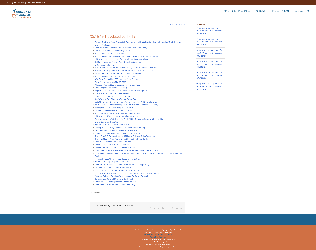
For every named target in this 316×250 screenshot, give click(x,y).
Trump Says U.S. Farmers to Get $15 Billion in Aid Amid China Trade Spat (125, 136)
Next (181, 24)
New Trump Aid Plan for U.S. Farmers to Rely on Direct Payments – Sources (126, 68)
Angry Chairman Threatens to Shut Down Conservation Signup (121, 90)
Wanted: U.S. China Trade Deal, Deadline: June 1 (115, 147)
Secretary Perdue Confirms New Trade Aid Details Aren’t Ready (121, 48)
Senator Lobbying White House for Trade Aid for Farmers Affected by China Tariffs (129, 119)
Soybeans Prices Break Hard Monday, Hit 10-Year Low (117, 170)
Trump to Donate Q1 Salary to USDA (110, 53)
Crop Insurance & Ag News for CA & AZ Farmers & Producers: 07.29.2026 (209, 75)
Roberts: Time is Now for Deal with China (112, 145)
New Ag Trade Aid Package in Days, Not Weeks (114, 110)
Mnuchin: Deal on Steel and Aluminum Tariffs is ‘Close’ (117, 85)
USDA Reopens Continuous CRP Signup (111, 88)
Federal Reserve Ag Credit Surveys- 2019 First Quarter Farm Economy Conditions (128, 173)
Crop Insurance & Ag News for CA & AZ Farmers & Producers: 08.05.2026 (209, 64)
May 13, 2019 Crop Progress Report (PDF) (112, 162)
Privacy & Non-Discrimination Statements (158, 234)
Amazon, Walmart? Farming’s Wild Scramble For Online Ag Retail (121, 176)
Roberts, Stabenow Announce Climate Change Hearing (117, 133)
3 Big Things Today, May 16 (106, 65)
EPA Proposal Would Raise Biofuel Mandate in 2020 (116, 130)
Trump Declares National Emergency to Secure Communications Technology (126, 56)
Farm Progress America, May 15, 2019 (110, 82)
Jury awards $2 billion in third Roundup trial (113, 167)
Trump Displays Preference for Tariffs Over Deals (115, 76)
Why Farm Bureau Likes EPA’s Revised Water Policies (116, 79)
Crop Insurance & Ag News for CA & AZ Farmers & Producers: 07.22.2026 (209, 86)
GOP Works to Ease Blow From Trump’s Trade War (115, 99)
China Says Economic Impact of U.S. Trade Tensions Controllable (121, 59)
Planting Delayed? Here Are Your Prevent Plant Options (117, 159)
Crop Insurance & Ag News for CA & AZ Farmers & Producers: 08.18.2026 (209, 42)
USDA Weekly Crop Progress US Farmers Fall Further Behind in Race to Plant (126, 150)
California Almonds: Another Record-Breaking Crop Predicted (120, 62)
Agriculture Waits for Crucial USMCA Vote (112, 125)
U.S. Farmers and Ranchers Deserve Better (112, 93)
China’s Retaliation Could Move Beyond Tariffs (114, 50)
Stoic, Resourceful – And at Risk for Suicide (112, 96)
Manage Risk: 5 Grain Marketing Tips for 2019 (114, 107)
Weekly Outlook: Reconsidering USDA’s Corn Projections (118, 184)
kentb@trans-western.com (36, 3)
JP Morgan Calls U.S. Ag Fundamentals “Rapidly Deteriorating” (120, 127)
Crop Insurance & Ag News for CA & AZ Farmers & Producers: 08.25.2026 (209, 31)
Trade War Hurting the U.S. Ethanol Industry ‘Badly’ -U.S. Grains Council (124, 70)
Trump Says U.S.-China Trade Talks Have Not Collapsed (118, 113)
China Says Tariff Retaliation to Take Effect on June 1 (116, 116)
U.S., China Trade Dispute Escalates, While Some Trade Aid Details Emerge (126, 102)
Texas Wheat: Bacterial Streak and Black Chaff (114, 179)
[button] (308, 11)
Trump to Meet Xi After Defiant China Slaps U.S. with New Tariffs (121, 139)
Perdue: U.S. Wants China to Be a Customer (113, 142)
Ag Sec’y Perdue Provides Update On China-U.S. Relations (118, 73)
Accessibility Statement (158, 237)
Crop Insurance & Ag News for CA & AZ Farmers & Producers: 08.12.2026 (209, 53)
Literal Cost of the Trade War (107, 122)
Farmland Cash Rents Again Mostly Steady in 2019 (115, 182)
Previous (173, 24)
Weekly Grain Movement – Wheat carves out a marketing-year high (122, 164)
